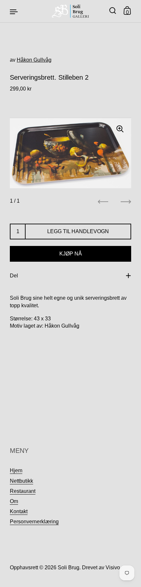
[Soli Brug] (70, 11)
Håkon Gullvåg (34, 60)
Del (14, 275)
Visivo (113, 567)
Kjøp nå (70, 253)
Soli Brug (68, 567)
